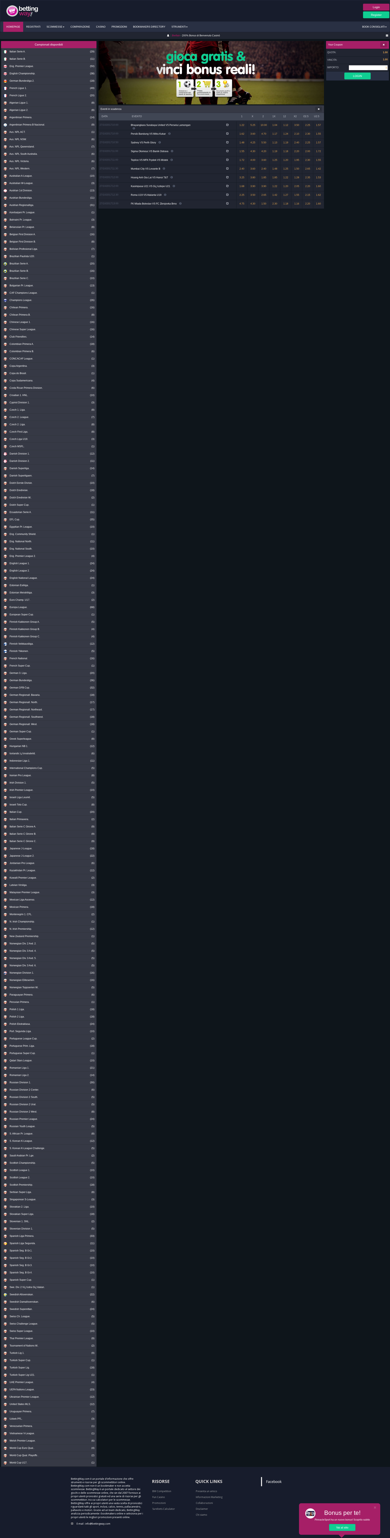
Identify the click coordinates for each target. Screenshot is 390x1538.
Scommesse (54, 26)
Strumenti (178, 26)
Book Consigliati (373, 26)
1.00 (385, 59)
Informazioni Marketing (209, 1497)
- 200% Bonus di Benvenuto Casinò (196, 35)
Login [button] (376, 7)
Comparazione (80, 26)
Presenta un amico (206, 1491)
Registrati (33, 26)
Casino (100, 26)
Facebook (274, 1481)
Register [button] (376, 14)
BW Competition (161, 1491)
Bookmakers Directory (149, 26)
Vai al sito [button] (342, 1527)
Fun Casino (158, 1497)
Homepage (13, 26)
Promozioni (119, 26)
